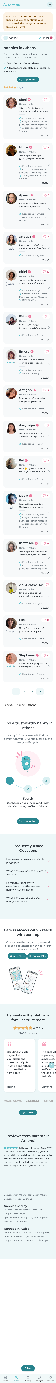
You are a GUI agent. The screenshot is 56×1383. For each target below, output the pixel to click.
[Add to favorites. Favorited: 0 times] (47, 351)
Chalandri (30, 1240)
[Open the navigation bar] (50, 4)
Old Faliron (21, 1221)
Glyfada (28, 1236)
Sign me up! (28, 1112)
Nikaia (19, 1236)
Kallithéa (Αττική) (23, 1209)
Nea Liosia (38, 1209)
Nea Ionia (8, 1221)
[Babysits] (11, 4)
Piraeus (17, 1232)
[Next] (40, 691)
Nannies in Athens (37, 1195)
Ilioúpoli (8, 1213)
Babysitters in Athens (15, 1195)
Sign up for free (28, 79)
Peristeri (8, 1209)
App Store (18, 956)
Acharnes (9, 1236)
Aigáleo (44, 1217)
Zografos (33, 1217)
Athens (7, 1232)
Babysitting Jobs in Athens (18, 1199)
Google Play (39, 956)
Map (29, 1368)
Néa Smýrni (20, 1213)
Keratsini (18, 1240)
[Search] (5, 38)
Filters (46, 37)
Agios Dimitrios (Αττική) (15, 1217)
